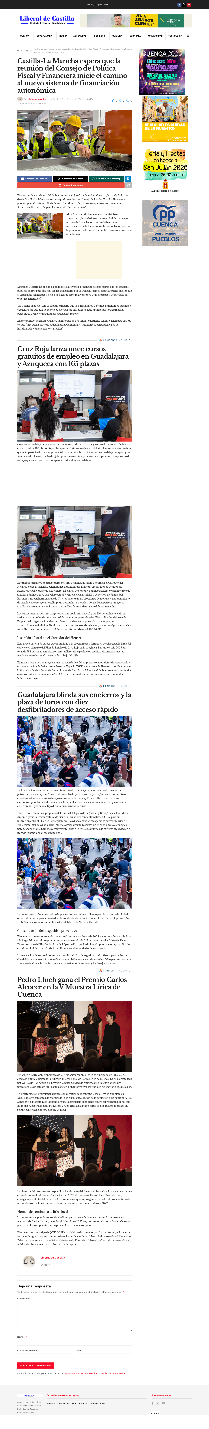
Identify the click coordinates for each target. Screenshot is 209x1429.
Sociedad (99, 36)
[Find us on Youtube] (189, 4)
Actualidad (80, 36)
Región (63, 36)
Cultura (117, 36)
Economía (135, 36)
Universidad (155, 36)
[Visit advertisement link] (136, 20)
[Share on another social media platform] (128, 185)
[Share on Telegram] (128, 179)
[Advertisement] (99, 260)
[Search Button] (188, 36)
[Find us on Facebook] (179, 4)
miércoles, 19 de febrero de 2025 (67, 99)
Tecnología (175, 36)
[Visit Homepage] (46, 21)
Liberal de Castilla (37, 99)
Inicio (19, 51)
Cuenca (24, 36)
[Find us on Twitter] (184, 4)
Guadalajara (44, 36)
